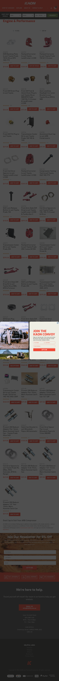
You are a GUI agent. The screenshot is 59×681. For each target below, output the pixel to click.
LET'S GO (44, 350)
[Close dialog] (58, 323)
